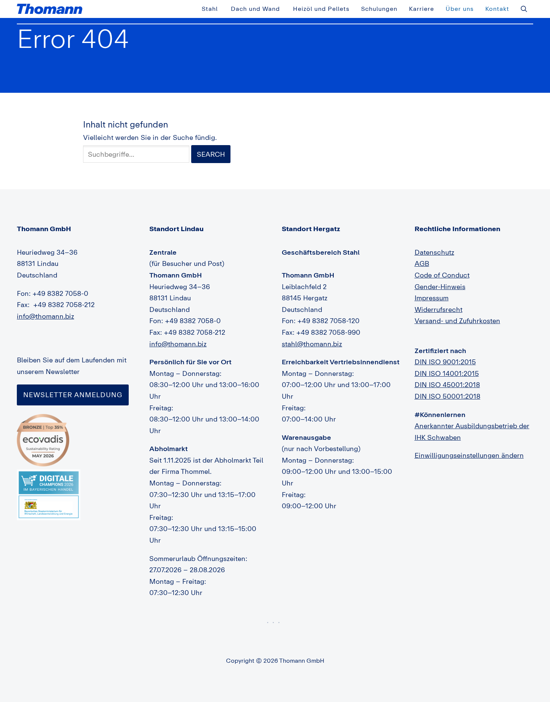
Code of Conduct (442, 275)
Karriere (421, 8)
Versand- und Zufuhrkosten (457, 320)
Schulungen (379, 8)
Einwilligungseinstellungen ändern (469, 455)
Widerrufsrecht (438, 309)
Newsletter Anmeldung (72, 394)
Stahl (210, 8)
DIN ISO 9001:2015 (445, 362)
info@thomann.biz (45, 316)
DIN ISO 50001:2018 (447, 396)
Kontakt (497, 8)
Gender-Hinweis (440, 286)
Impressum (432, 298)
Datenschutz (434, 252)
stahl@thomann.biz (312, 344)
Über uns (460, 8)
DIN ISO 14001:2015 (447, 373)
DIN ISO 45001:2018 (447, 384)
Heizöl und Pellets (321, 8)
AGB (422, 263)
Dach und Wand (255, 8)
